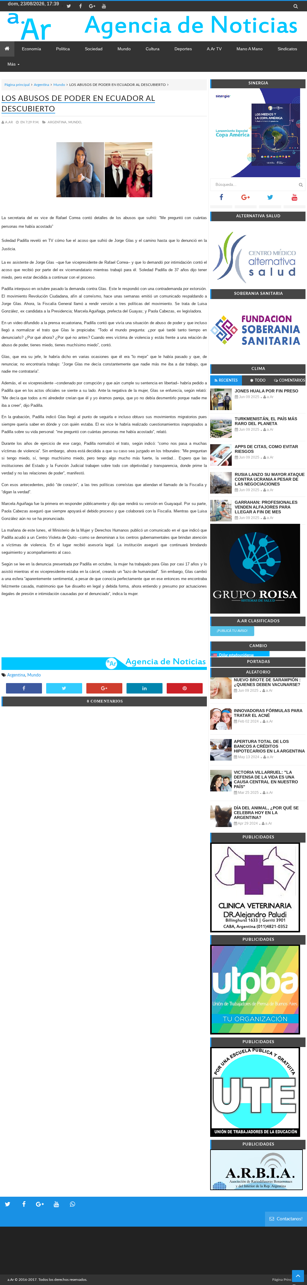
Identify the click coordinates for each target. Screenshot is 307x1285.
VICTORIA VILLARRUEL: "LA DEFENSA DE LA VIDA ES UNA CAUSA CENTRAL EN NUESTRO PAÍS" (266, 779)
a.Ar (10, 1279)
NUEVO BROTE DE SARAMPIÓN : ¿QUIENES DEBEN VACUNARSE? (267, 682)
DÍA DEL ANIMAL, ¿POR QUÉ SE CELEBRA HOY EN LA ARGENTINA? (266, 812)
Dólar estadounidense (236, 655)
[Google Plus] (246, 199)
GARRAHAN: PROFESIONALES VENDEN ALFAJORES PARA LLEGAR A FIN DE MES (266, 507)
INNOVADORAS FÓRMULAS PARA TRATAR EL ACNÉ (268, 713)
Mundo (59, 85)
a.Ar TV (214, 48)
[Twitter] (270, 199)
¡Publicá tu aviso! (232, 630)
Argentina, (57, 122)
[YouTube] (295, 199)
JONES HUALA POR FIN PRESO (266, 391)
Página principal (17, 85)
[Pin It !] (185, 689)
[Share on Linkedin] (144, 689)
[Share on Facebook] (24, 689)
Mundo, (75, 122)
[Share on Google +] (104, 689)
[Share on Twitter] (64, 689)
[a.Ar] (42, 26)
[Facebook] (221, 199)
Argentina (41, 85)
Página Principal (284, 1279)
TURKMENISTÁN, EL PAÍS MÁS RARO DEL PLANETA (266, 421)
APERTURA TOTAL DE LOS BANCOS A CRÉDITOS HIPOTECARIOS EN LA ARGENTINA (269, 746)
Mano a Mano (250, 48)
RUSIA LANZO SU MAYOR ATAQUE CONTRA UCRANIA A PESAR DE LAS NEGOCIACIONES (270, 479)
